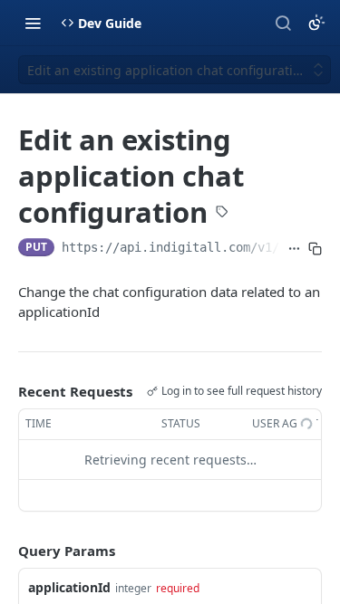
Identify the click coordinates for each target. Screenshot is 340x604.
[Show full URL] (294, 249)
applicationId (69, 587)
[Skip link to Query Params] (5, 550)
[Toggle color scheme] (316, 22)
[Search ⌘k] (282, 22)
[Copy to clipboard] (315, 249)
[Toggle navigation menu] (32, 22)
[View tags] (222, 213)
